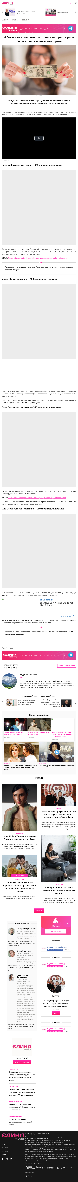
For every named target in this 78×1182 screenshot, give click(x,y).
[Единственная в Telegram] (11, 1159)
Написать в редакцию (67, 666)
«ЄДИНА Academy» (62, 12)
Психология (19, 880)
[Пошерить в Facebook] (4, 667)
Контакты (5, 1147)
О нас (3, 1144)
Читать (56, 1013)
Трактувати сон (56, 931)
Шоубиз (58, 809)
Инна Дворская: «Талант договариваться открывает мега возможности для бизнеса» (50, 703)
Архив (4, 1154)
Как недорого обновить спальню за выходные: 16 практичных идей (27, 702)
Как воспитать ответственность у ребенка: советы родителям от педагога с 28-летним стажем (22, 1092)
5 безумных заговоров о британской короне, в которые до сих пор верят (37, 498)
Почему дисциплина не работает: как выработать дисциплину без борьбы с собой (21, 1026)
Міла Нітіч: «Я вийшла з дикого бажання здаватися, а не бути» (20, 838)
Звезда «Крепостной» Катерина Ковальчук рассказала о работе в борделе (37, 258)
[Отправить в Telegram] (14, 667)
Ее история (19, 833)
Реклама (5, 1151)
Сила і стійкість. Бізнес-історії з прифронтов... (26, 12)
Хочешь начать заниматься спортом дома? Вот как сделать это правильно (22, 1107)
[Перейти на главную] (7, 3)
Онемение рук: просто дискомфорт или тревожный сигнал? (20, 1122)
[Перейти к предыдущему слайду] (2, 12)
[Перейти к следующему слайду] (75, 12)
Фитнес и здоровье (15, 1101)
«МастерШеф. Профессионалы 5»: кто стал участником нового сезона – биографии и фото (58, 814)
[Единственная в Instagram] (7, 1159)
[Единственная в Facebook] (3, 1159)
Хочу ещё (39, 910)
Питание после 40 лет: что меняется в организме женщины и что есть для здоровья (21, 968)
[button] (65, 3)
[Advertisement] (39, 376)
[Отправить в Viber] (18, 667)
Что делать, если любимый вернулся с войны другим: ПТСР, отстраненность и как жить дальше (19, 887)
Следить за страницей (56, 950)
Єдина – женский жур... (57, 947)
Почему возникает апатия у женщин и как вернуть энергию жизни (58, 890)
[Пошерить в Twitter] (9, 667)
